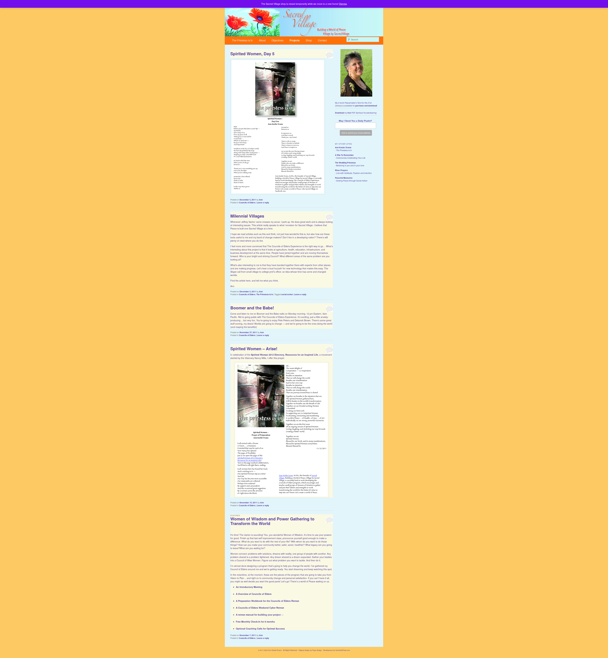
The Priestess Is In (242, 40)
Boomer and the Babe (268, 313)
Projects (295, 40)
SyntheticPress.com (343, 650)
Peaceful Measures (343, 177)
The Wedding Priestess (345, 162)
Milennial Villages (247, 216)
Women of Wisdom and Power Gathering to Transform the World (272, 521)
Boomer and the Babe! (252, 308)
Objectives (277, 40)
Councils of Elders (247, 202)
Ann (261, 199)
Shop (309, 40)
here (248, 280)
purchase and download (366, 105)
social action (287, 294)
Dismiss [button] (343, 3)
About (262, 40)
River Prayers (341, 170)
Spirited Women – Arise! (253, 348)
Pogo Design (317, 650)
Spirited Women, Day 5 (252, 54)
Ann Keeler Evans (343, 147)
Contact (322, 40)
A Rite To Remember (344, 155)
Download (339, 112)
